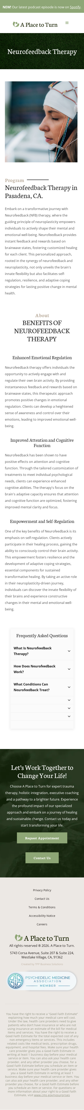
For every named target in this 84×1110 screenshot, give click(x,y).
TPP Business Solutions (49, 964)
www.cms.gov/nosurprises (52, 1095)
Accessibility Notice (42, 916)
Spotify (75, 7)
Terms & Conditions (42, 907)
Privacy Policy (42, 890)
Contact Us (42, 857)
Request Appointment (42, 837)
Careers (42, 924)
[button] (67, 23)
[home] (34, 24)
